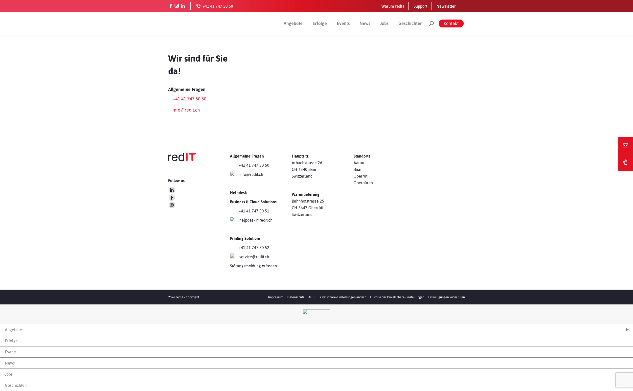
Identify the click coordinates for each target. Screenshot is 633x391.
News (365, 23)
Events (343, 23)
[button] (342, 297)
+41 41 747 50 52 (254, 247)
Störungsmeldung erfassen (253, 266)
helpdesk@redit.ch (255, 220)
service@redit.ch (254, 256)
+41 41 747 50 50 (189, 98)
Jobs (384, 23)
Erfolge (320, 23)
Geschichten (410, 23)
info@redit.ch (186, 110)
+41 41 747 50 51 (254, 211)
